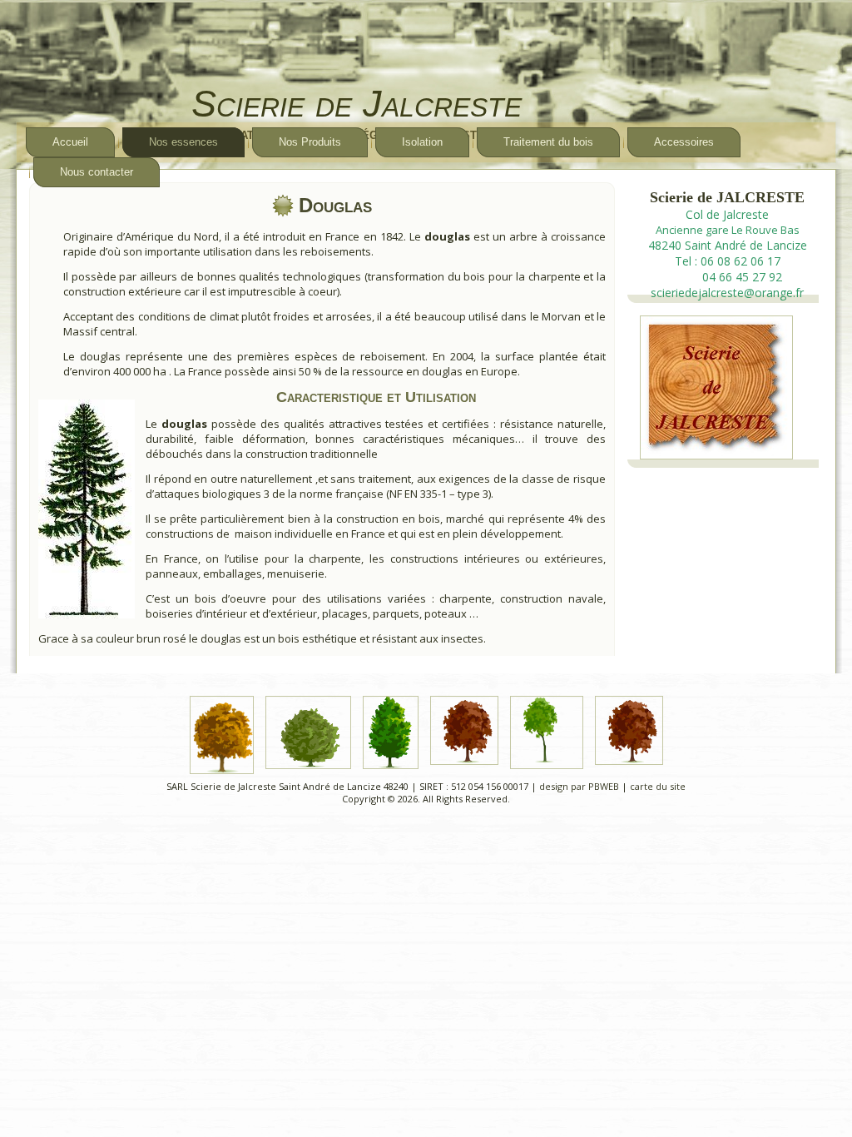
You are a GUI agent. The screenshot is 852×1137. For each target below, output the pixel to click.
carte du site (658, 786)
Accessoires (684, 142)
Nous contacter (96, 172)
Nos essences (183, 142)
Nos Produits (310, 142)
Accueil (70, 142)
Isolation (422, 142)
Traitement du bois (548, 142)
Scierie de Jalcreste (356, 103)
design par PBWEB (579, 786)
